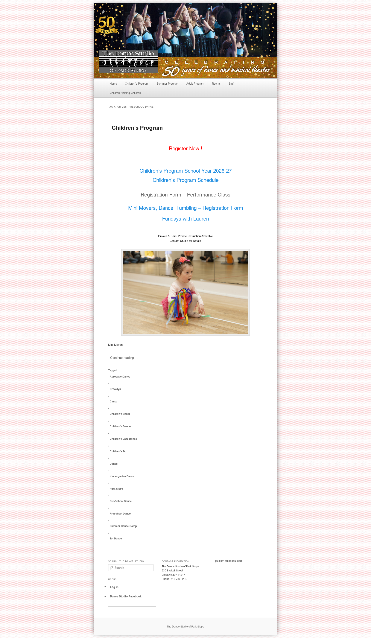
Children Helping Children (125, 93)
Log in (114, 587)
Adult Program (195, 83)
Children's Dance (120, 426)
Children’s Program (137, 83)
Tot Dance (116, 538)
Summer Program (167, 83)
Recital (216, 83)
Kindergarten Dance (122, 476)
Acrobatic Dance (120, 376)
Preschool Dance (120, 513)
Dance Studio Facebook (125, 596)
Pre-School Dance (121, 501)
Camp (113, 401)
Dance (114, 464)
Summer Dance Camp (123, 526)
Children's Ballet (120, 414)
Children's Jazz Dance (123, 439)
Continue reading (124, 357)
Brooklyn (115, 389)
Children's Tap (118, 451)
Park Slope (116, 488)
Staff (231, 83)
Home (113, 83)
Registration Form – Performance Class (185, 194)
